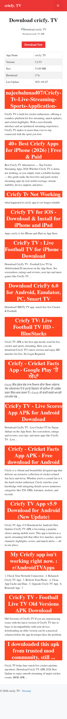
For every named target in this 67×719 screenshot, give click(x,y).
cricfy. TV (13, 5)
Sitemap (26, 691)
